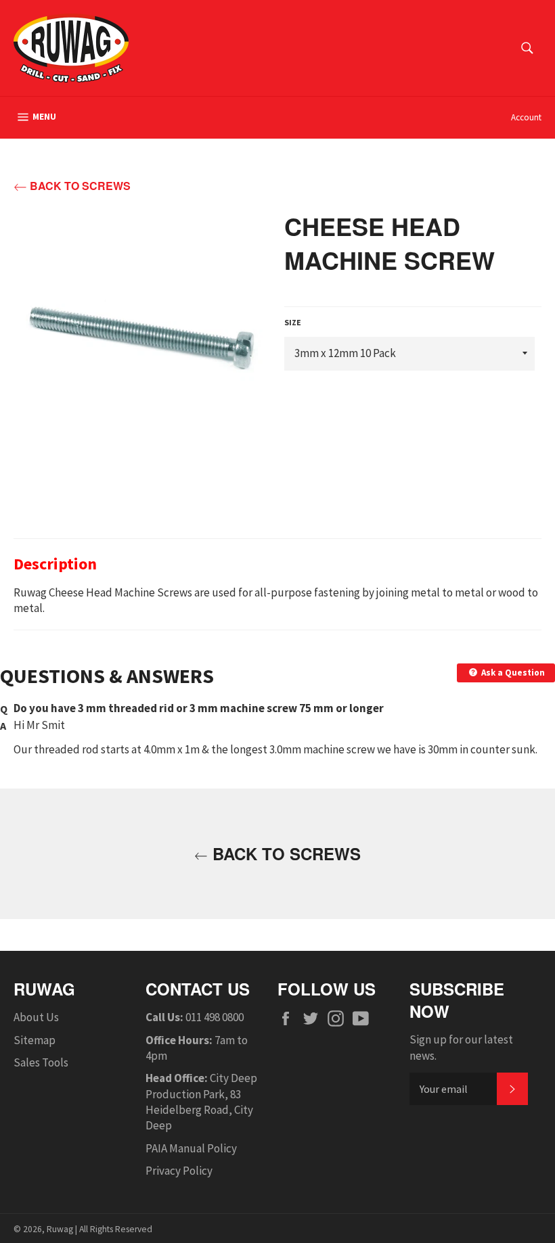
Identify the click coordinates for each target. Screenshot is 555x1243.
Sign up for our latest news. (461, 1047)
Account (526, 117)
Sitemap (35, 1040)
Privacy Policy (179, 1170)
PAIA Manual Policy (191, 1148)
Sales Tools (41, 1062)
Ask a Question (512, 672)
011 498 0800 (214, 1017)
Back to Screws (79, 186)
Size (292, 322)
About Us (36, 1017)
